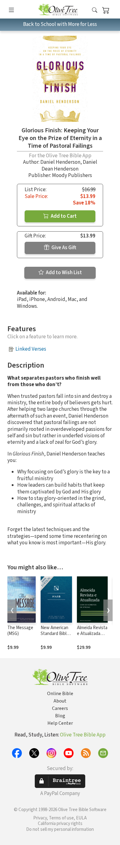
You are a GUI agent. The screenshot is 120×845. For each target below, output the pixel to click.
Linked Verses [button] (30, 349)
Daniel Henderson (60, 162)
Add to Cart (63, 216)
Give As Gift (63, 247)
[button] (94, 10)
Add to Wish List (63, 272)
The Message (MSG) (20, 630)
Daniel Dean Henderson (69, 165)
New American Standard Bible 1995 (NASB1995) (55, 636)
